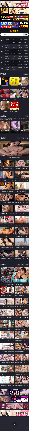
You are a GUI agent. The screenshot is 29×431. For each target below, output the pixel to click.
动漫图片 (26, 56)
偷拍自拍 (13, 50)
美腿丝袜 (7, 58)
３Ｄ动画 (26, 45)
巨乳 (23, 138)
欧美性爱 (26, 50)
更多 (27, 138)
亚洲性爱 (7, 50)
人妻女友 (20, 61)
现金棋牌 (20, 42)
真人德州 (13, 39)
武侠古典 (26, 61)
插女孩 (7, 67)
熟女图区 (20, 58)
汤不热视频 (25, 67)
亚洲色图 (13, 56)
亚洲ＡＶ (7, 45)
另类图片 (26, 58)
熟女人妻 (7, 47)
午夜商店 (13, 67)
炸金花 (13, 42)
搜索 (26, 34)
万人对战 (20, 39)
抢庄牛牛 (26, 42)
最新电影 (3, 265)
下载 (27, 116)
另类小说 (13, 64)
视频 (2, 46)
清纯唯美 (13, 58)
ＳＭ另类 (26, 47)
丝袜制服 (13, 47)
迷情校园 (7, 64)
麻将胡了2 (7, 42)
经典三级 (13, 53)
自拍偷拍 (13, 45)
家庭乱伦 (13, 61)
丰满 (19, 264)
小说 (2, 63)
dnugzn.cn (14, 31)
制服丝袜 (7, 53)
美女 (19, 138)
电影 (2, 52)
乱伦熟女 (20, 53)
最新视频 (3, 138)
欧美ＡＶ (20, 45)
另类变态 (26, 53)
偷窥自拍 (7, 56)
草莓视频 (20, 67)
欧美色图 (20, 56)
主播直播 (20, 47)
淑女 (23, 264)
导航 (2, 68)
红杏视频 (7, 69)
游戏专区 (26, 39)
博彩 (2, 41)
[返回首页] (27, 428)
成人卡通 (20, 50)
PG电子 (7, 39)
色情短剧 (13, 69)
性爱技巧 (26, 64)
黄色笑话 (20, 64)
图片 (2, 57)
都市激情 (7, 61)
